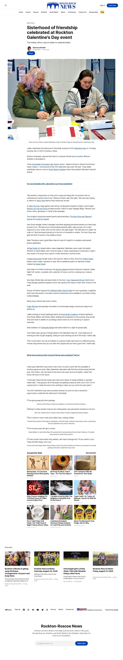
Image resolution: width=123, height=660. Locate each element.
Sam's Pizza (41, 201)
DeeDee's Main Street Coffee (61, 291)
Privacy (53, 609)
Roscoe (35, 12)
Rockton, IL (31, 23)
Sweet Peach (40, 264)
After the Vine (34, 206)
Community (72, 12)
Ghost (116, 610)
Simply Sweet (88, 259)
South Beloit (54, 12)
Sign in (102, 5)
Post (102, 12)
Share (31, 53)
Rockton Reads (61, 269)
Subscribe (112, 5)
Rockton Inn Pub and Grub (37, 209)
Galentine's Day (80, 148)
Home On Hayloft (42, 219)
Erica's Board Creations (57, 169)
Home (21, 12)
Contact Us (82, 12)
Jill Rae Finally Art (33, 248)
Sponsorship (93, 12)
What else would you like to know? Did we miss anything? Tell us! (53, 355)
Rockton (44, 12)
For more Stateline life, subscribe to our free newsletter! (49, 184)
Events (28, 12)
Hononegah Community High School (45, 164)
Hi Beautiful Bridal (47, 328)
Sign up (17, 609)
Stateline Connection (94, 610)
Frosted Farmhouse (34, 259)
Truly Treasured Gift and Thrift (77, 280)
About (63, 12)
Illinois (61, 609)
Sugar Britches (32, 306)
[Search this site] (6, 5)
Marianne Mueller (39, 48)
